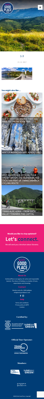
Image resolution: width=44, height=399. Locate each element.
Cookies (22, 307)
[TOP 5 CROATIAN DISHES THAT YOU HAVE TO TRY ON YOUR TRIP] (22, 108)
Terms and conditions (22, 303)
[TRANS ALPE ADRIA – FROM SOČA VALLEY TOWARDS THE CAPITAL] (22, 200)
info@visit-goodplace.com (22, 292)
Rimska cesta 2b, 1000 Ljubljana (22, 290)
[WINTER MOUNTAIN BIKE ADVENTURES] (22, 138)
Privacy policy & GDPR (22, 305)
